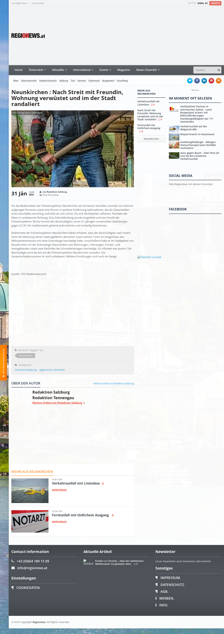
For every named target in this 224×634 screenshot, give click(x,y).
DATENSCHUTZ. (172, 584)
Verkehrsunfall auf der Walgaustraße (193, 128)
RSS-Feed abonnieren (3, 362)
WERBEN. (166, 598)
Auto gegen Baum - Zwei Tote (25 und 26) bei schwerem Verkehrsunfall (199, 156)
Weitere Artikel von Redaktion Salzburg (113, 383)
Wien (16, 80)
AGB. (164, 591)
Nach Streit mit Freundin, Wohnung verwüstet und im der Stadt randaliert (150, 115)
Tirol (73, 80)
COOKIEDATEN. (28, 587)
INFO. (163, 605)
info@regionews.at (32, 568)
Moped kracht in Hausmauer (197, 134)
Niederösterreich (48, 80)
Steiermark (94, 80)
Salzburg (63, 80)
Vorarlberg (122, 80)
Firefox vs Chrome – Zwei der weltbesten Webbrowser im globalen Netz (119, 562)
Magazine (123, 70)
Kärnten (82, 80)
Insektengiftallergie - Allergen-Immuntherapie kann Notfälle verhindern (198, 145)
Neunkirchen (26, 355)
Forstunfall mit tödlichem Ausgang (148, 126)
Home (19, 70)
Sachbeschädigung (26, 369)
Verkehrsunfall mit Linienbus (148, 103)
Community (38, 3)
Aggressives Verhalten (52, 369)
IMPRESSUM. (170, 577)
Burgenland (108, 80)
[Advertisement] (155, 35)
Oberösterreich (29, 80)
